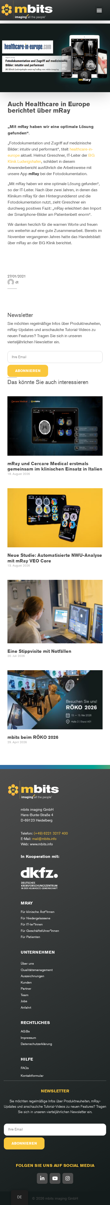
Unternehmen (38, 952)
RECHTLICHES (35, 1022)
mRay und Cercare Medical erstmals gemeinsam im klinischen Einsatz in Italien (54, 466)
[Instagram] (67, 1178)
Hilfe (27, 1059)
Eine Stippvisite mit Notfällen (39, 651)
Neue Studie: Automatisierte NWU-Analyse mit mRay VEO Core (54, 557)
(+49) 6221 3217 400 (51, 833)
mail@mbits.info (44, 838)
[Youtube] (55, 1178)
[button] (99, 10)
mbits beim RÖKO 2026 (32, 737)
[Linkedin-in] (42, 1178)
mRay (27, 903)
